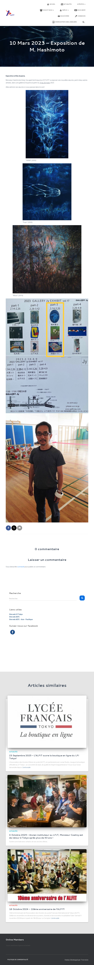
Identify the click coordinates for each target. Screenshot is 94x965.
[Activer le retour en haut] (89, 960)
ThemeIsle (84, 960)
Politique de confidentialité (17, 959)
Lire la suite (26, 767)
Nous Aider (81, 10)
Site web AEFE (14, 617)
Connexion (81, 16)
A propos (80, 4)
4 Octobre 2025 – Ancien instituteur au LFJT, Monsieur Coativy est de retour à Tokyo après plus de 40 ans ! (46, 836)
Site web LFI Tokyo (16, 614)
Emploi (65, 10)
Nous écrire (64, 16)
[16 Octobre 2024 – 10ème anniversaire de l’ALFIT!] (47, 875)
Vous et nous (48, 10)
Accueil (52, 4)
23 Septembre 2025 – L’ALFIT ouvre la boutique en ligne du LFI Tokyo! (44, 757)
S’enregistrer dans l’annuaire (66, 22)
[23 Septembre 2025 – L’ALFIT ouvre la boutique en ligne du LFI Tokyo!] (47, 721)
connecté (20, 567)
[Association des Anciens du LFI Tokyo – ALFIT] (10, 13)
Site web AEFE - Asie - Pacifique (21, 619)
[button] (84, 4)
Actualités (68, 4)
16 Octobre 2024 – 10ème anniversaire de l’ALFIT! (37, 909)
